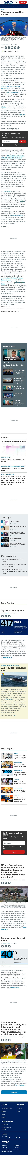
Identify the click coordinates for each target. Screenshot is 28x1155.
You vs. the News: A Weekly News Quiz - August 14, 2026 (20, 757)
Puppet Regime (18, 393)
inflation (3, 107)
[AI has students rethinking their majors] (14, 448)
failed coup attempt (13, 92)
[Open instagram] (16, 1137)
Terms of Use (22, 144)
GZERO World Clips (19, 370)
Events (3, 1114)
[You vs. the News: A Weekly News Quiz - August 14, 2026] (7, 756)
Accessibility (17, 1145)
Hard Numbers (18, 770)
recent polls (7, 191)
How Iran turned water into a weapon (18, 527)
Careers (3, 1117)
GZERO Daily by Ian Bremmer (6, 1128)
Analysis (16, 779)
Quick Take (6, 362)
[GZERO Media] (9, 2)
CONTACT (20, 1105)
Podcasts (18, 6)
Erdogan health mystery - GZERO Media (13, 560)
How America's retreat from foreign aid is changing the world (19, 382)
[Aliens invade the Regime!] (8, 395)
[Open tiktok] (20, 1137)
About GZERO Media (15, 538)
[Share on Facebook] (6, 47)
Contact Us (19, 1108)
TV (8, 6)
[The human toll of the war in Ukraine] (8, 371)
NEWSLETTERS (7, 1121)
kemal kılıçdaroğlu (6, 309)
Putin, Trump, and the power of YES (19, 791)
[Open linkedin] (9, 1137)
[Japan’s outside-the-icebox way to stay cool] (7, 773)
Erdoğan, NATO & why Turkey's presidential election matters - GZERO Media (15, 571)
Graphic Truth (5, 457)
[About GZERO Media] (5, 539)
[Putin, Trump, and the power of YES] (7, 790)
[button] (23, 2)
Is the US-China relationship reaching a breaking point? (19, 404)
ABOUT (4, 1105)
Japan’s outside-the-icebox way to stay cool (20, 774)
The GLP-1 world (15, 521)
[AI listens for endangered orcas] (14, 679)
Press (18, 1111)
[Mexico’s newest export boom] (14, 957)
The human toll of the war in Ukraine (18, 373)
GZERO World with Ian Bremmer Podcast (13, 466)
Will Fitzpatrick (6, 613)
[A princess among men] (14, 627)
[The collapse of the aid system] (8, 388)
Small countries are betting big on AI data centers (20, 799)
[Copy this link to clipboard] (15, 47)
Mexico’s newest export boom (13, 939)
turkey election (5, 311)
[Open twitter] (3, 1137)
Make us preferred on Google (11, 51)
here (14, 716)
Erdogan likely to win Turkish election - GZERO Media (14, 565)
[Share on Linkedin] (12, 47)
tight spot (22, 114)
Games (16, 753)
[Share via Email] (18, 47)
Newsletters (3, 6)
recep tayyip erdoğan (18, 309)
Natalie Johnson (14, 879)
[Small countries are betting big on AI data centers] (7, 798)
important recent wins (16, 215)
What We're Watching (7, 474)
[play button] (14, 355)
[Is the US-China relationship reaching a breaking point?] (8, 402)
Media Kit (4, 1111)
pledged (22, 201)
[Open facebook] (13, 1137)
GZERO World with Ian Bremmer (19, 377)
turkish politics (14, 311)
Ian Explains (17, 386)
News (2, 9)
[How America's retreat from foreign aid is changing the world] (8, 380)
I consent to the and (14, 144)
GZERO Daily (5, 1124)
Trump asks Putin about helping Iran (20, 765)
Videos (12, 6)
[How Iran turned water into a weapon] (5, 528)
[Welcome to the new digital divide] (7, 781)
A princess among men (12, 610)
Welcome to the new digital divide (20, 782)
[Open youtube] (6, 1137)
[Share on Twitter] (9, 47)
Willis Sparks (5, 44)
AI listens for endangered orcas (13, 668)
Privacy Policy (14, 144)
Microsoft (17, 665)
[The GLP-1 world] (5, 522)
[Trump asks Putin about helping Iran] (7, 764)
